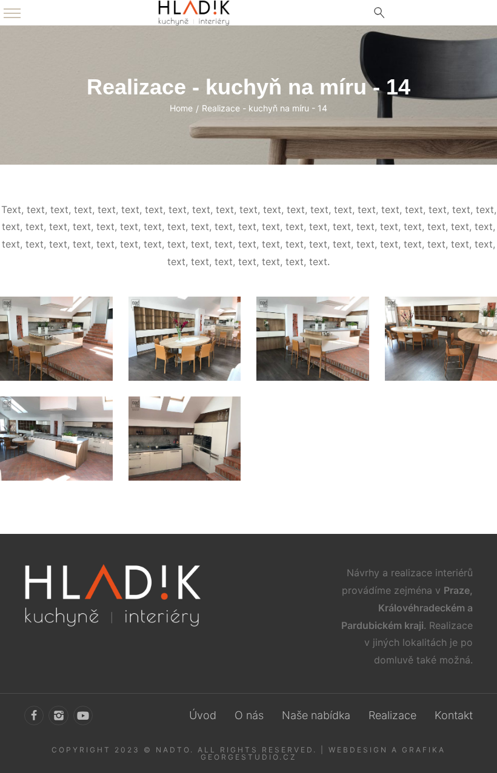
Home (181, 108)
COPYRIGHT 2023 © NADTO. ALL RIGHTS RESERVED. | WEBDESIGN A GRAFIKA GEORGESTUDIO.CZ (248, 753)
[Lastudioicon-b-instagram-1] (58, 715)
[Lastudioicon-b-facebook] (34, 715)
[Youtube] (83, 715)
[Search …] (379, 12)
